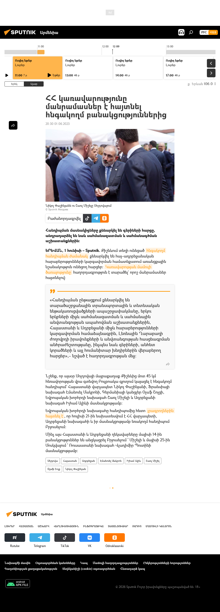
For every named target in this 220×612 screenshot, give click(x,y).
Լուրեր (20, 65)
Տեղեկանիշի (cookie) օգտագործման (88, 569)
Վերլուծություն (66, 526)
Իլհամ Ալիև (134, 461)
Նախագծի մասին (17, 563)
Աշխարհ (43, 526)
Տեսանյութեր (118, 526)
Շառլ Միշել (152, 461)
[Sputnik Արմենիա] (21, 36)
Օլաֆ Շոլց (53, 469)
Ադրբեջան (88, 461)
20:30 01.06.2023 (58, 124)
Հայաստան (70, 461)
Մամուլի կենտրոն (159, 526)
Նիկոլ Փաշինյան (75, 469)
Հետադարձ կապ (132, 569)
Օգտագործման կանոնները (55, 563)
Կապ (84, 563)
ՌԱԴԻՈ (136, 526)
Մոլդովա (52, 461)
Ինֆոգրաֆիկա (93, 526)
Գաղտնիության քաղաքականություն (31, 569)
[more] (167, 364)
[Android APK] (17, 584)
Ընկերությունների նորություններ (167, 563)
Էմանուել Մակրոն (111, 461)
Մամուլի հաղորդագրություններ (115, 563)
